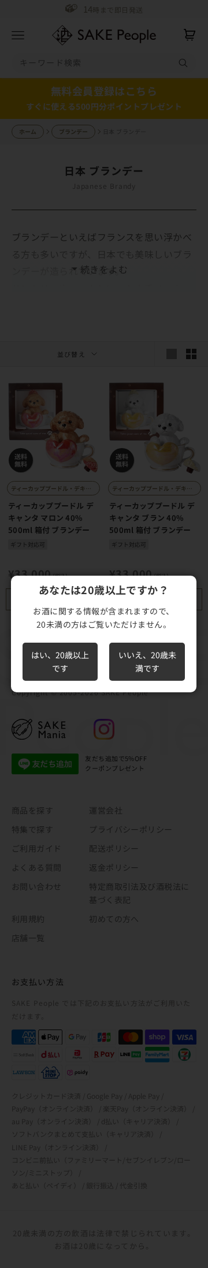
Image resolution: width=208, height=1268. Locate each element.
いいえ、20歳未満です (147, 661)
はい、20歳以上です (60, 661)
